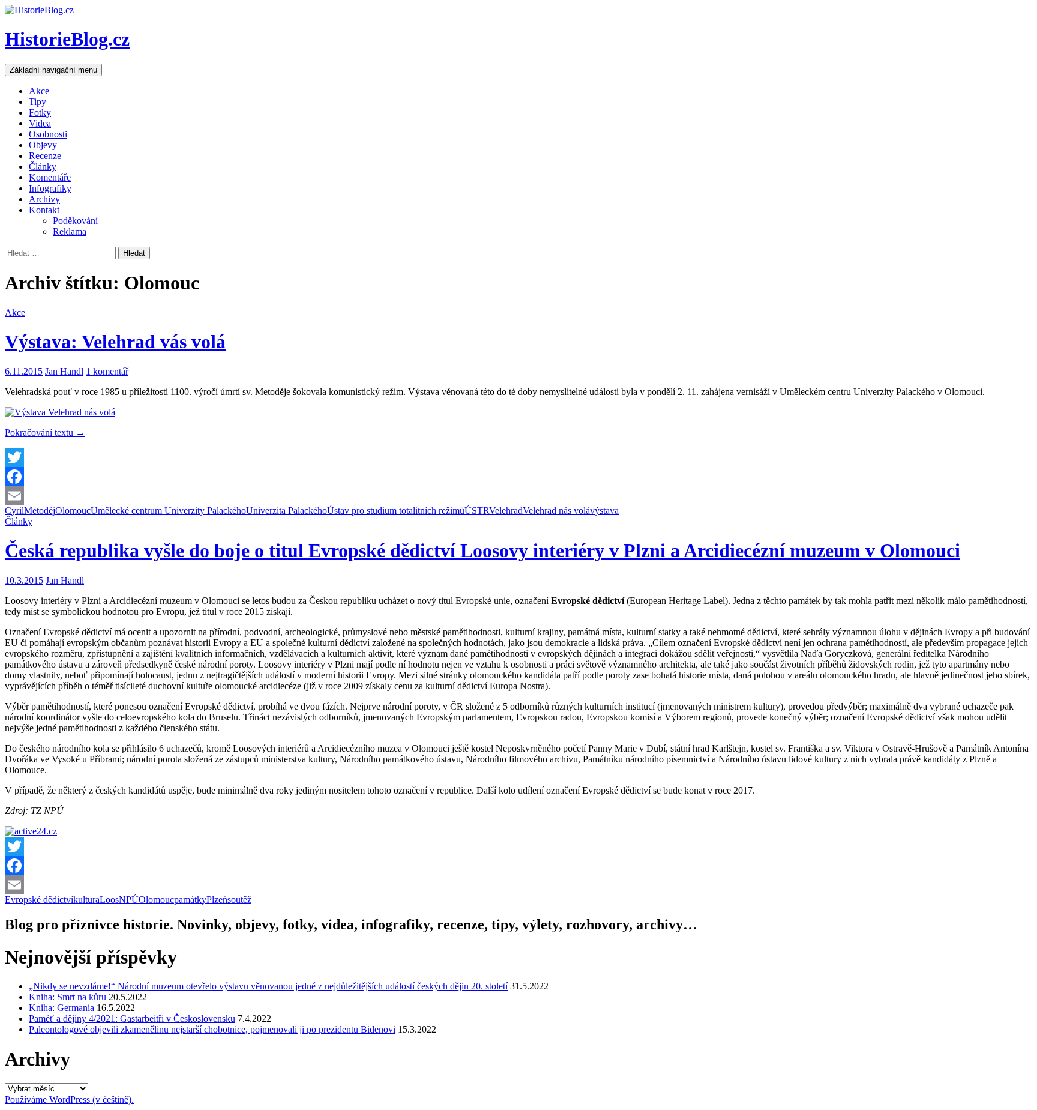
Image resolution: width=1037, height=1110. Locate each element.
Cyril (14, 510)
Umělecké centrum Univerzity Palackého (168, 510)
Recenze (45, 156)
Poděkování (75, 221)
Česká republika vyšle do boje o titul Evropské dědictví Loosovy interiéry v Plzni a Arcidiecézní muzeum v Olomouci (482, 550)
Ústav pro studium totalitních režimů (395, 510)
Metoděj (39, 510)
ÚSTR (476, 510)
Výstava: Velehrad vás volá (115, 341)
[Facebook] (518, 476)
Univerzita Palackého (286, 510)
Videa (40, 123)
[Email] (518, 495)
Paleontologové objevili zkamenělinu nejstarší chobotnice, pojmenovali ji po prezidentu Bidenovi (212, 1029)
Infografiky (50, 188)
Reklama (69, 231)
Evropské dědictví (39, 899)
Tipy (37, 102)
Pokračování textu (45, 432)
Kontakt (44, 210)
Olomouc (73, 510)
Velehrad (506, 510)
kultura (86, 899)
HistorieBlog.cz (67, 39)
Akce (39, 91)
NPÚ (129, 899)
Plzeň (216, 899)
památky (190, 899)
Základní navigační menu (53, 69)
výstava (604, 510)
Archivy (44, 199)
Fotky (40, 112)
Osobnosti (48, 134)
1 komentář (107, 371)
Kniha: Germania (61, 1008)
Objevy (43, 145)
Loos (109, 899)
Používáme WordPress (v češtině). (69, 1099)
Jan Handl (64, 371)
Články (42, 166)
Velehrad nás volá (556, 510)
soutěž (239, 899)
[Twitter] (518, 457)
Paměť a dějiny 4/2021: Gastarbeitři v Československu (132, 1018)
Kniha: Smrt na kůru (67, 997)
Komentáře (50, 177)
